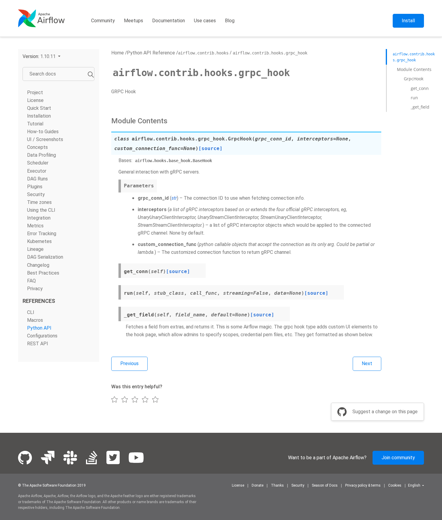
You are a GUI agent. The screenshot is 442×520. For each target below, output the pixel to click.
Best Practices (43, 273)
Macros (35, 320)
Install (408, 20)
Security (36, 194)
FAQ (31, 281)
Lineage (35, 249)
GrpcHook (413, 79)
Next (367, 363)
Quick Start (39, 108)
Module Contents (414, 69)
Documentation (168, 20)
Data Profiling (41, 155)
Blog (230, 20)
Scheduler (37, 163)
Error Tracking (41, 234)
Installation (39, 116)
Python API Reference (151, 53)
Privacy (35, 288)
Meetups (133, 20)
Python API (39, 328)
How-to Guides (43, 132)
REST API (37, 343)
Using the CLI (41, 210)
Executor (36, 171)
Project (35, 92)
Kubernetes (39, 242)
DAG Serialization (45, 257)
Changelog (38, 265)
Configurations (42, 336)
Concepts (37, 147)
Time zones (39, 202)
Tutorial (35, 124)
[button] (41, 56)
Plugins (34, 186)
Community (103, 20)
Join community (398, 457)
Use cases (205, 20)
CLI (30, 312)
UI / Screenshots (45, 140)
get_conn (419, 88)
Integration (39, 218)
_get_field (420, 107)
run (414, 97)
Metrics (35, 226)
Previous (129, 363)
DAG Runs (37, 179)
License (35, 100)
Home (117, 53)
